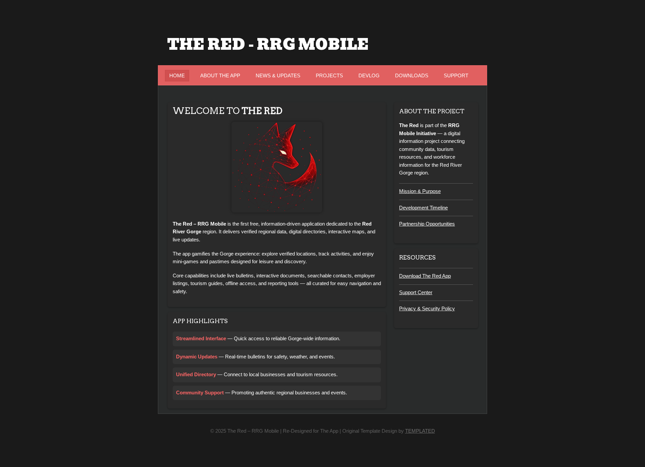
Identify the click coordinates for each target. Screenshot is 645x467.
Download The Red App (425, 276)
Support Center (415, 292)
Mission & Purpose (420, 191)
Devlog (369, 75)
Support (456, 75)
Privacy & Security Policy (427, 308)
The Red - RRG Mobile (268, 44)
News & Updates (278, 75)
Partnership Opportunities (427, 224)
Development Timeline (423, 207)
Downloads (411, 75)
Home (177, 75)
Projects (329, 75)
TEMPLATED (420, 431)
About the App (220, 75)
